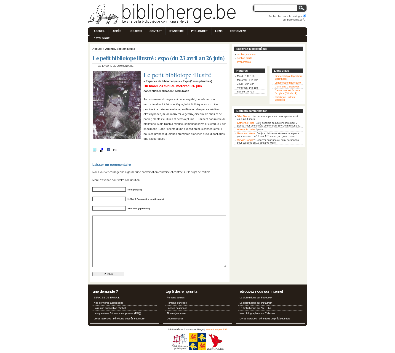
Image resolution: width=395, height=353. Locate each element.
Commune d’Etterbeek (287, 86)
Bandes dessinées (177, 308)
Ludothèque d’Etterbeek (288, 82)
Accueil (99, 31)
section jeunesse (246, 54)
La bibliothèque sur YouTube (255, 308)
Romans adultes (176, 297)
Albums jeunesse (176, 313)
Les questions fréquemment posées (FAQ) (117, 313)
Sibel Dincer (243, 116)
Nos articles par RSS (216, 329)
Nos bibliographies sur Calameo (257, 313)
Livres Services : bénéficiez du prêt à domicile (119, 318)
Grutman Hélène (246, 133)
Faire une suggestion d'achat (110, 308)
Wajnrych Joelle (246, 129)
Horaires (135, 31)
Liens (218, 31)
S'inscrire (176, 31)
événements (244, 62)
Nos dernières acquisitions (108, 302)
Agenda (110, 48)
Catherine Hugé (245, 122)
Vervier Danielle (245, 140)
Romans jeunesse (177, 302)
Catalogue (101, 38)
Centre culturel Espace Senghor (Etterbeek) (287, 92)
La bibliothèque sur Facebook (256, 297)
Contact (155, 31)
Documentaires (175, 318)
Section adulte (126, 48)
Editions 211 (238, 31)
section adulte (244, 58)
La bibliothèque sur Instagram (256, 302)
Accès (116, 31)
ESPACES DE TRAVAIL (107, 297)
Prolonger (199, 31)
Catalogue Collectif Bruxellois (285, 98)
